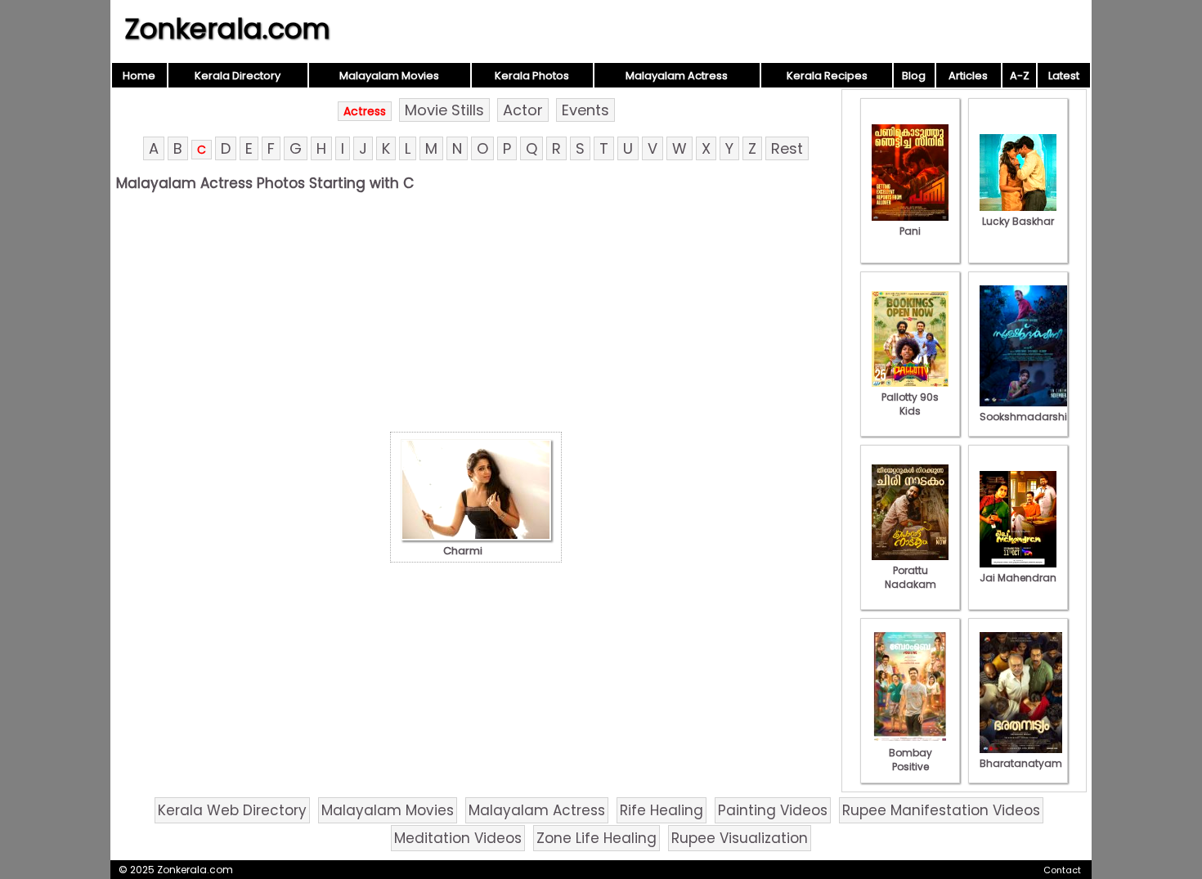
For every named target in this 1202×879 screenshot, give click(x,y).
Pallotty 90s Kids (910, 404)
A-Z (1019, 75)
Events (585, 110)
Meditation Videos (458, 838)
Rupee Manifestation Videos (941, 810)
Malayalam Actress (677, 75)
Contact (1062, 870)
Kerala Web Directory (232, 810)
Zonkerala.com (227, 28)
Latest (1063, 75)
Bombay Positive (910, 760)
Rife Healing (661, 810)
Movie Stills (444, 110)
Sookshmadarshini (1028, 417)
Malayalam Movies (389, 75)
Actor (523, 110)
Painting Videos (772, 810)
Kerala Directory (237, 75)
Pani (910, 231)
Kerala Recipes (827, 75)
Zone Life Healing (596, 838)
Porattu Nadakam (910, 577)
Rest (787, 148)
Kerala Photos (532, 75)
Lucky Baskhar (1018, 221)
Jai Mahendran (1018, 578)
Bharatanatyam (1021, 763)
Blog (914, 75)
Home (139, 75)
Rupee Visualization (739, 838)
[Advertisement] (476, 316)
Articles (968, 75)
